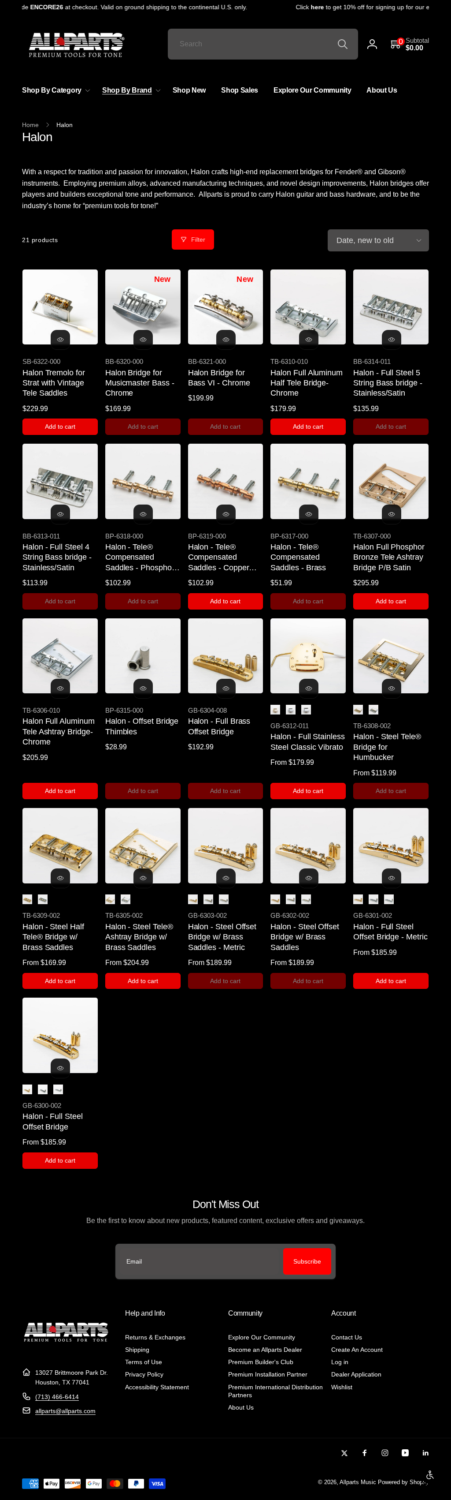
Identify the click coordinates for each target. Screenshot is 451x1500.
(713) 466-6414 (57, 1396)
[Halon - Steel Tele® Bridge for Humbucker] (391, 688)
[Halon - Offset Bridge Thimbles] (143, 688)
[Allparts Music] (66, 1350)
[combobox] (263, 44)
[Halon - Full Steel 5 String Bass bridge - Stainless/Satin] (391, 339)
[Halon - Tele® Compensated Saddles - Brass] (308, 514)
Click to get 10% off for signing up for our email (356, 7)
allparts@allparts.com (65, 1410)
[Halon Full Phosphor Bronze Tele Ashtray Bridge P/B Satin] (391, 514)
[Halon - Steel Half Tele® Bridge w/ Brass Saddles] (60, 878)
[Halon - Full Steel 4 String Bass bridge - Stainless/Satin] (60, 514)
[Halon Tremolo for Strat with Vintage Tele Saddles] (60, 339)
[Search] (342, 44)
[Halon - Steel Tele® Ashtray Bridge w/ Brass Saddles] (143, 878)
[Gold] (275, 709)
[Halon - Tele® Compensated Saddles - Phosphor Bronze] (143, 514)
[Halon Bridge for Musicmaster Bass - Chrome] (143, 339)
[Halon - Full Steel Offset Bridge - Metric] (391, 878)
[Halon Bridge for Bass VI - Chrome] (226, 339)
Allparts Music (358, 1482)
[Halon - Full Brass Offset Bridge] (226, 688)
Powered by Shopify (403, 1482)
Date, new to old (365, 240)
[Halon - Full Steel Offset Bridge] (60, 1068)
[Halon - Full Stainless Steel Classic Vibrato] (308, 688)
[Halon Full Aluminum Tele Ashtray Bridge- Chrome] (60, 688)
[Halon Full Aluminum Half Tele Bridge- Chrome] (308, 339)
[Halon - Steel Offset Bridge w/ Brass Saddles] (308, 878)
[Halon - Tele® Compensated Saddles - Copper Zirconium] (226, 514)
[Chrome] (291, 709)
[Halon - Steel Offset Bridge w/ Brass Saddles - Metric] (226, 878)
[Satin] (306, 709)
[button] (410, 44)
